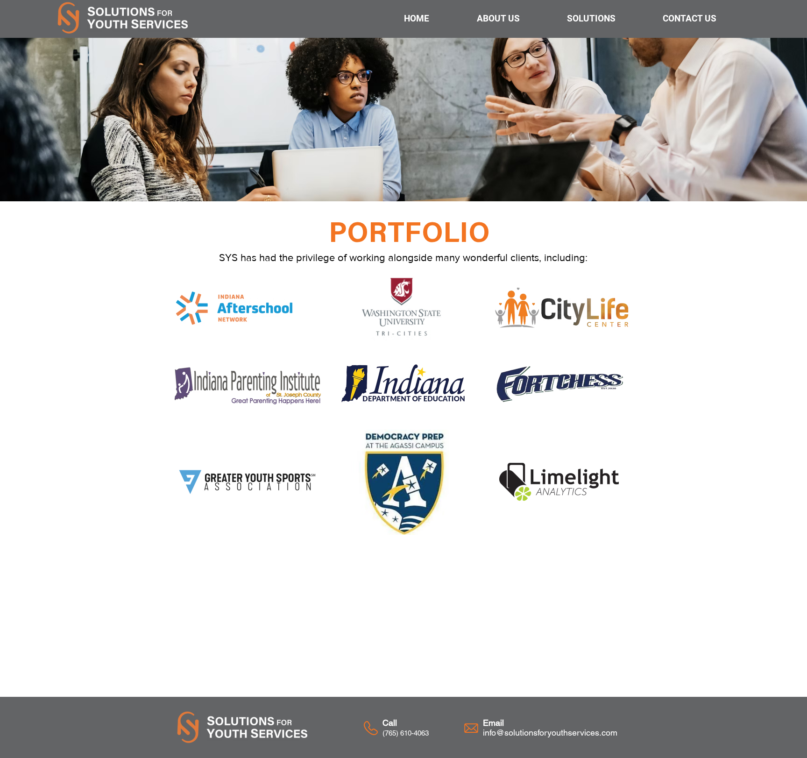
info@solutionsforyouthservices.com (550, 732)
